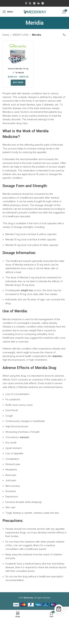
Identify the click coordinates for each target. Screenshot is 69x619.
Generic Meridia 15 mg (18, 68)
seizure (24, 437)
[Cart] (58, 609)
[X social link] (30, 3)
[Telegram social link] (43, 3)
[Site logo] (34, 11)
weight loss (27, 290)
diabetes (57, 356)
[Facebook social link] (26, 3)
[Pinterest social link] (34, 3)
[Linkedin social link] (39, 3)
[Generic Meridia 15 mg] (18, 54)
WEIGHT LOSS (20, 34)
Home (6, 34)
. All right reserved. (37, 598)
